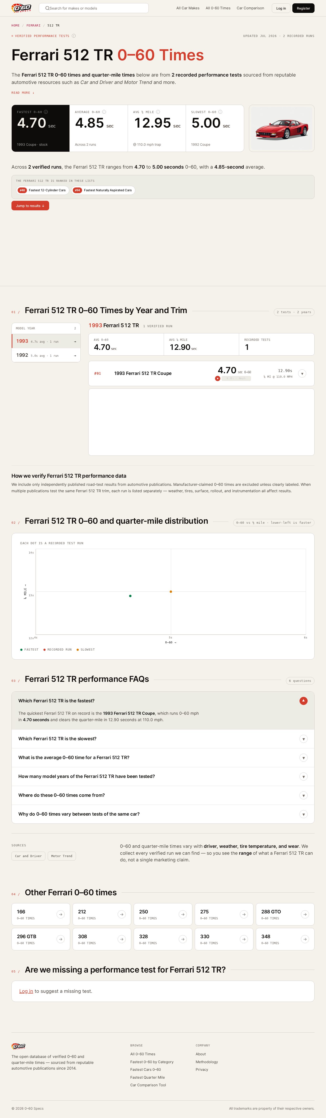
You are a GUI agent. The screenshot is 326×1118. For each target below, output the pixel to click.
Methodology (207, 1062)
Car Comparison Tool (148, 1085)
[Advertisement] (154, 251)
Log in (281, 8)
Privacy (202, 1069)
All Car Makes (188, 8)
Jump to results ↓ (30, 206)
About (201, 1054)
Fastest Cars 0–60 (145, 1069)
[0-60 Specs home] (21, 8)
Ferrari (33, 25)
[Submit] (48, 8)
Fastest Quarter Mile (147, 1077)
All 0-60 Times (218, 8)
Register (303, 8)
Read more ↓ (23, 92)
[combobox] (94, 8)
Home (15, 25)
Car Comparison (250, 8)
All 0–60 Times (142, 1054)
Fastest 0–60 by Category (152, 1062)
